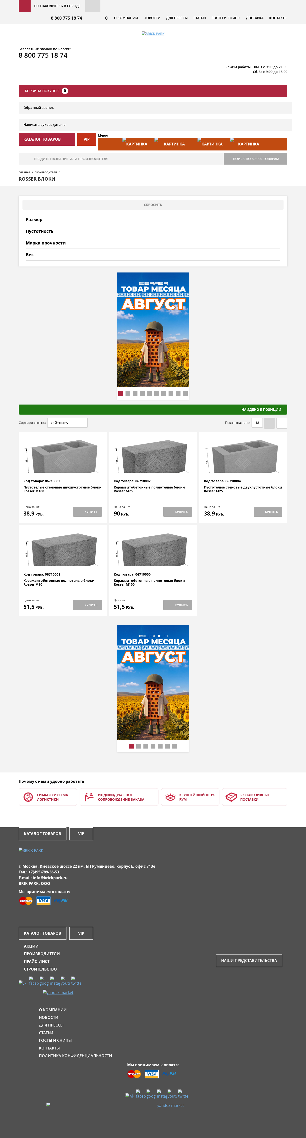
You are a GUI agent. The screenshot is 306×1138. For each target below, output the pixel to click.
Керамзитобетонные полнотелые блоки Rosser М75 (149, 489)
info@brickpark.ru (50, 877)
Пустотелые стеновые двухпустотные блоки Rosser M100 (62, 489)
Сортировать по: (32, 422)
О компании (126, 18)
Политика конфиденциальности (75, 1055)
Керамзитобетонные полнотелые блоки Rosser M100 (149, 583)
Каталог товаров (42, 833)
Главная (24, 172)
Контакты (278, 18)
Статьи (199, 18)
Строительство (40, 969)
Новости (152, 18)
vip (87, 139)
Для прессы (177, 18)
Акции (31, 946)
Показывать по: (238, 422)
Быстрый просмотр (62, 467)
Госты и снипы (226, 18)
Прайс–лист (36, 961)
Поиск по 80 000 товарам (256, 158)
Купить (90, 512)
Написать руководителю (44, 124)
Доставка (254, 18)
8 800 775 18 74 (66, 18)
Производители (46, 172)
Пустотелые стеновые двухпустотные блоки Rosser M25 (243, 489)
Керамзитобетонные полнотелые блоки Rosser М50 (58, 583)
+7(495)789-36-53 (43, 872)
